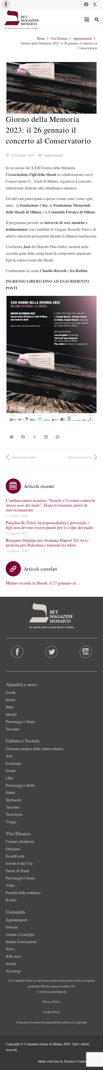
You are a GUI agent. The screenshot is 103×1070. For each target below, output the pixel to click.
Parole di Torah (17, 870)
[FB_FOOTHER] (17, 652)
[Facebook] (86, 4)
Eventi (10, 692)
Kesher (11, 899)
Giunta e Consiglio (20, 934)
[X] (95, 4)
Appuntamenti (53, 155)
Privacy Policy (52, 1001)
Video (10, 885)
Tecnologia (14, 814)
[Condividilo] (23, 437)
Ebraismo (13, 848)
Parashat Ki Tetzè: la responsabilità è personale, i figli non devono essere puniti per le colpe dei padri (49, 525)
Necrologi (13, 970)
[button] (6, 4)
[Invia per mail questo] (11, 437)
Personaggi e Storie (20, 721)
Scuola (11, 963)
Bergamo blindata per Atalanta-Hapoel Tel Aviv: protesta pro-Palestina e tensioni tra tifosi (47, 542)
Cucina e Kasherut (20, 841)
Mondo (11, 714)
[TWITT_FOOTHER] (51, 652)
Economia (13, 763)
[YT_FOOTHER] (85, 652)
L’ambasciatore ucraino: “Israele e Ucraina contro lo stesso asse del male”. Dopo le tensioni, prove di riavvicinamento (50, 505)
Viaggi (11, 821)
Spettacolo (14, 799)
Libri (9, 777)
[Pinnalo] (57, 437)
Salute (10, 792)
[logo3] (22, 19)
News (10, 948)
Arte (9, 755)
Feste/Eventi (15, 855)
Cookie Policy (51, 1012)
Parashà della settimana (23, 892)
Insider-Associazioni (21, 941)
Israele (11, 699)
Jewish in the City (19, 863)
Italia (9, 706)
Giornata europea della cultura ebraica (34, 748)
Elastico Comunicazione (80, 1061)
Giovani (12, 926)
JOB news (14, 956)
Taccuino (13, 728)
